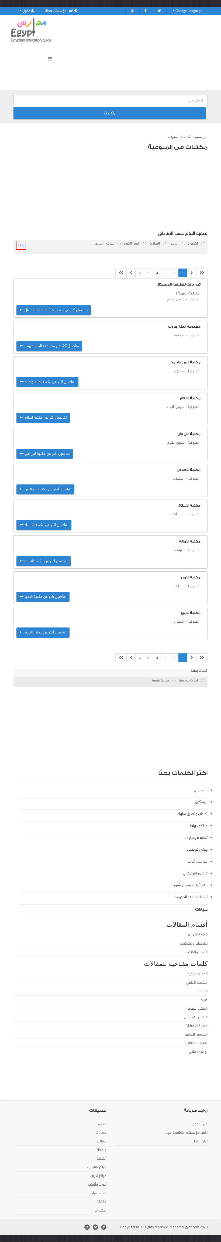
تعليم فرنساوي (196, 837)
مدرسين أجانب (198, 861)
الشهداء (178, 478)
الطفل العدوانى (196, 1017)
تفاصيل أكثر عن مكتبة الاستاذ (45, 525)
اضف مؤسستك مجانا (59, 10)
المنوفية (173, 137)
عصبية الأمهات (196, 1025)
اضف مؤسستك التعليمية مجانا (186, 1132)
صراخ (204, 999)
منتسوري (201, 790)
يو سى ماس (198, 1051)
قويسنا (179, 335)
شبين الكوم (175, 299)
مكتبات (187, 137)
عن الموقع (200, 1124)
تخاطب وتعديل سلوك (192, 814)
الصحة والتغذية (197, 952)
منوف (179, 550)
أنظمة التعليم (198, 934)
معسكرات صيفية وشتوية (190, 885)
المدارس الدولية (196, 1034)
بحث (107, 113)
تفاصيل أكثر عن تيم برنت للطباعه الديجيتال (55, 310)
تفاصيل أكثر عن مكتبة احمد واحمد (49, 382)
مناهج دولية (199, 825)
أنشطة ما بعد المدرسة (191, 897)
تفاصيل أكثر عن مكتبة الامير (44, 597)
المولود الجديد (198, 974)
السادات (178, 514)
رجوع (21, 245)
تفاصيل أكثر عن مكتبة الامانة (45, 561)
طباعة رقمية (188, 293)
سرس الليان (175, 407)
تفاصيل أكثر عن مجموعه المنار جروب (51, 346)
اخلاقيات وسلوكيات (194, 943)
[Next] (131, 273)
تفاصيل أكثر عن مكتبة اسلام (45, 417)
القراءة (203, 991)
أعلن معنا (201, 1141)
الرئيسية (201, 137)
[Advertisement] (113, 192)
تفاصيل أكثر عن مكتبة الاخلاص (47, 489)
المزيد (99, 243)
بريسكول (201, 802)
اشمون (179, 371)
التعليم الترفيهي (195, 873)
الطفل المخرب (197, 1008)
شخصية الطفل (197, 982)
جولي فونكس (197, 849)
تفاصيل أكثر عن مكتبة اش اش (46, 454)
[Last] (121, 273)
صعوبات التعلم (197, 1043)
